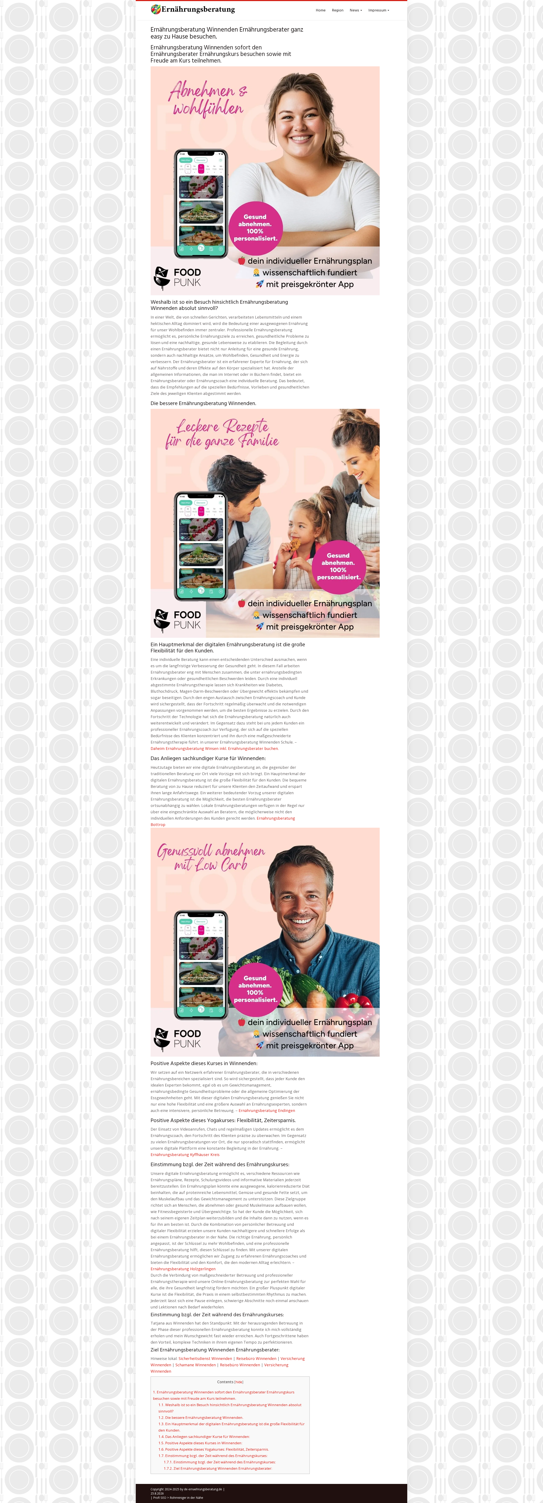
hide (238, 1382)
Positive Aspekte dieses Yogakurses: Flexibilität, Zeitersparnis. (213, 1449)
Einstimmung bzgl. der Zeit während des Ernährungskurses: (212, 1455)
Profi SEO (159, 1498)
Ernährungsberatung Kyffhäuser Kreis (185, 1154)
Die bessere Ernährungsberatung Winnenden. (200, 1417)
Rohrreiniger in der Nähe (186, 1498)
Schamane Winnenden (195, 1364)
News (355, 10)
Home (321, 10)
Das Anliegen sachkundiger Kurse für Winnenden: (204, 1436)
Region (337, 10)
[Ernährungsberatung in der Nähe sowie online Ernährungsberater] (193, 10)
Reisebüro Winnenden (256, 1358)
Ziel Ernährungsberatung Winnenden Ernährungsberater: (218, 1468)
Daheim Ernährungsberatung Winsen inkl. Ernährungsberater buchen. (215, 748)
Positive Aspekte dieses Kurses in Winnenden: (200, 1442)
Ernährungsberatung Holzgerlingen (183, 1268)
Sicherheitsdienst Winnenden (205, 1358)
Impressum (377, 10)
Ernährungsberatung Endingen (267, 1110)
